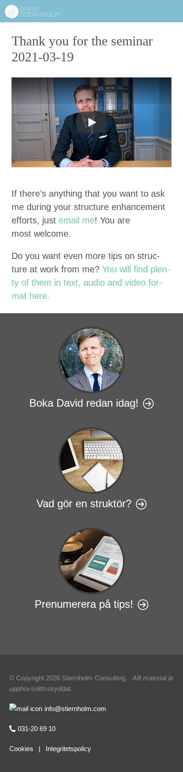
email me (77, 220)
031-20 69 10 (37, 728)
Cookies (21, 748)
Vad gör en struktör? (83, 503)
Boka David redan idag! (84, 403)
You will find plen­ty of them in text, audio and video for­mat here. (91, 282)
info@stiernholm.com (75, 708)
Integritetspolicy (68, 748)
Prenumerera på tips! (84, 604)
